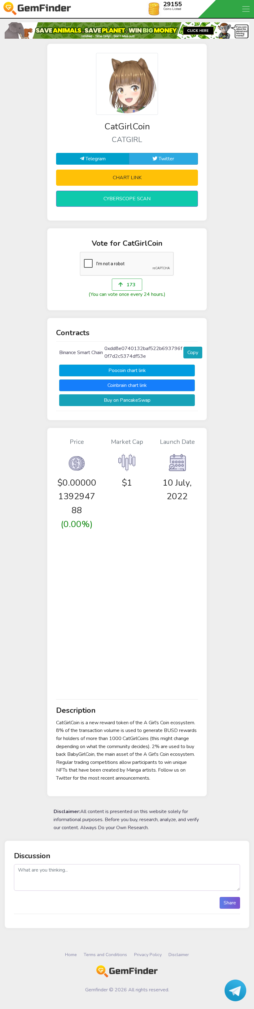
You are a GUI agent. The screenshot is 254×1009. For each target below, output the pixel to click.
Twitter (165, 158)
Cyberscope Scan (127, 198)
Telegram (95, 158)
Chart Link (127, 177)
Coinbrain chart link (127, 385)
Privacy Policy (148, 954)
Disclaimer (179, 954)
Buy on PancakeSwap (127, 400)
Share (230, 902)
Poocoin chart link (127, 370)
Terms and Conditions (105, 954)
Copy (192, 352)
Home (71, 954)
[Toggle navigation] (246, 9)
